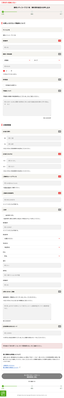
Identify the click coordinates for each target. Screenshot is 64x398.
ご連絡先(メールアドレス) (10, 176)
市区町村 (5, 243)
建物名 (5, 270)
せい (4, 160)
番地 (4, 261)
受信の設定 (7, 187)
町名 (4, 252)
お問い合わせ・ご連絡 (8, 291)
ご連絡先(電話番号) (8, 193)
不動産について (7, 91)
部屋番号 (5, 280)
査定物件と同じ (10, 215)
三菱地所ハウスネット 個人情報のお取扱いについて (10, 366)
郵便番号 (5, 223)
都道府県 (5, 234)
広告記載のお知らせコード (10, 326)
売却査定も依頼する (11, 85)
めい (4, 166)
